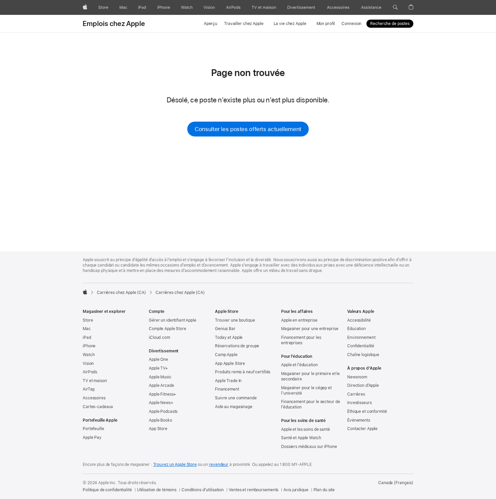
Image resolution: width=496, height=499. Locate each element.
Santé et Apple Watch (301, 437)
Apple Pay (92, 437)
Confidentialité (360, 346)
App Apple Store (230, 363)
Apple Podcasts (163, 411)
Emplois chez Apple (114, 24)
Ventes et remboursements (253, 490)
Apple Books (160, 420)
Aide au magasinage (233, 406)
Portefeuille (93, 428)
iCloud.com (159, 337)
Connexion (351, 23)
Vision (88, 363)
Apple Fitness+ (162, 394)
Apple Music (160, 377)
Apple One (158, 359)
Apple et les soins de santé (305, 429)
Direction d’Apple (363, 385)
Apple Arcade (161, 385)
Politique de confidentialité (107, 490)
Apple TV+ (158, 368)
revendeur (218, 464)
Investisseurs (359, 402)
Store (88, 320)
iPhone (89, 346)
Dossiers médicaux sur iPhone (309, 446)
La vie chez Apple (290, 23)
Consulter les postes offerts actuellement (248, 129)
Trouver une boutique (235, 320)
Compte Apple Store (167, 328)
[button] (395, 7)
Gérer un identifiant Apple (172, 320)
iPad (87, 337)
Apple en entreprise (299, 320)
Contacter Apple (362, 428)
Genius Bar (225, 328)
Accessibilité (358, 320)
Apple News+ (161, 402)
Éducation (356, 328)
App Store (158, 428)
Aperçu (210, 23)
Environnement (361, 337)
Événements (358, 420)
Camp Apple (226, 354)
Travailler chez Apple (243, 23)
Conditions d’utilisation (203, 490)
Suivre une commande (236, 398)
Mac (87, 328)
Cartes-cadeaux (98, 406)
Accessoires (94, 398)
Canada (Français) (395, 482)
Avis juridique (295, 490)
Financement (227, 389)
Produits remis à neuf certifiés (242, 372)
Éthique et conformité (367, 411)
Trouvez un (175, 464)
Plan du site (324, 490)
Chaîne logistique (363, 354)
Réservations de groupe (237, 346)
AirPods (90, 372)
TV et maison (95, 380)
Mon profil (325, 23)
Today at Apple (229, 337)
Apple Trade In (228, 380)
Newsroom (357, 377)
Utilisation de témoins (156, 490)
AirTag (88, 389)
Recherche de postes (390, 23)
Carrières (356, 394)
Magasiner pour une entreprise (309, 328)
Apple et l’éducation (299, 365)
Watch (88, 354)
